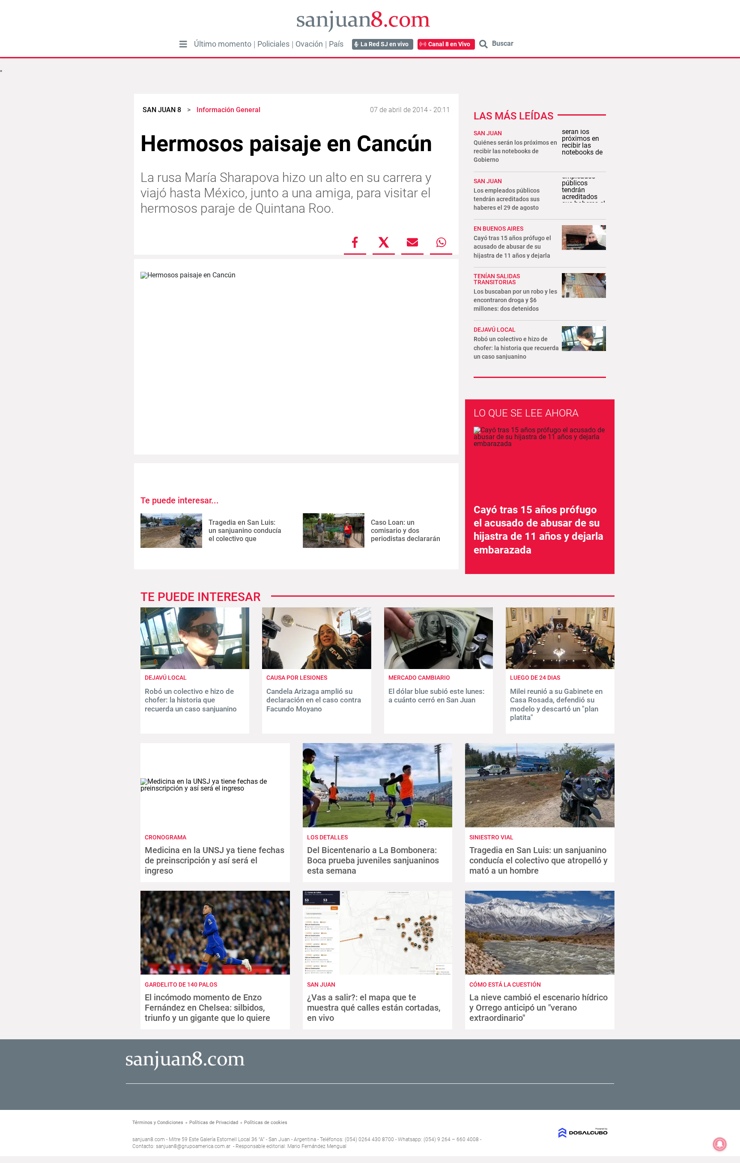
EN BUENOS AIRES (498, 228)
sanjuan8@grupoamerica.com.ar (193, 1146)
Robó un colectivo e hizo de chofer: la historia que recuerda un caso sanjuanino (516, 348)
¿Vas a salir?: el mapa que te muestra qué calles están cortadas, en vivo (373, 1007)
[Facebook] (355, 242)
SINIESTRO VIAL (491, 837)
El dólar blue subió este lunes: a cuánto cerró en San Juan (436, 695)
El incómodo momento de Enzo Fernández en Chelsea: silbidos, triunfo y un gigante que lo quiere (207, 1007)
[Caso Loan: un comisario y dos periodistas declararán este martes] (333, 530)
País (336, 44)
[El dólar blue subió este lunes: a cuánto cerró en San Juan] (438, 667)
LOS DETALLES (327, 837)
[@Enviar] (412, 242)
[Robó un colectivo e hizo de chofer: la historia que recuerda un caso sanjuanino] (194, 667)
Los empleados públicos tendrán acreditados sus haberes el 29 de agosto (507, 199)
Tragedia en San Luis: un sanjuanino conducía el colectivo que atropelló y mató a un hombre (245, 538)
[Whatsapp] (441, 242)
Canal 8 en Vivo (449, 44)
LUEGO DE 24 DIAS (535, 677)
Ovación (309, 44)
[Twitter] (384, 242)
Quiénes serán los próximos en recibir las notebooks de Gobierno (515, 151)
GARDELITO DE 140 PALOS (181, 984)
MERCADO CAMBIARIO (419, 677)
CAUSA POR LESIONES (296, 677)
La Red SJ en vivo (385, 44)
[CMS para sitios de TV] (553, 1132)
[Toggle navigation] (183, 44)
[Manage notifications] (720, 1144)
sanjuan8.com (148, 1139)
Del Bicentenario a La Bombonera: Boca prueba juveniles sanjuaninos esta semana (373, 860)
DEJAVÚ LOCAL (495, 329)
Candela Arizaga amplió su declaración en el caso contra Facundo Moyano (313, 700)
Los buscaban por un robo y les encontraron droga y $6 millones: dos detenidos (515, 300)
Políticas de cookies (265, 1122)
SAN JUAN (488, 133)
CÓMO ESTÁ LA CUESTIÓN (505, 984)
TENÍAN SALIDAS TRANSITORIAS (497, 279)
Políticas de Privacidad (213, 1122)
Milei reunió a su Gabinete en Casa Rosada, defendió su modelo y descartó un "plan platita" (556, 704)
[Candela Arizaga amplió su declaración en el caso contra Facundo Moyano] (316, 667)
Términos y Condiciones (157, 1122)
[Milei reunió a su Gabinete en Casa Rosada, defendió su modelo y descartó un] (560, 667)
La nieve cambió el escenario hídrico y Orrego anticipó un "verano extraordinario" (538, 1007)
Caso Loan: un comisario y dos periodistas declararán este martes (405, 534)
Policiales (273, 44)
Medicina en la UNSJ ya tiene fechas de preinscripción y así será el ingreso (214, 860)
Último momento (222, 44)
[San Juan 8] (185, 1069)
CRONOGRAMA (165, 837)
